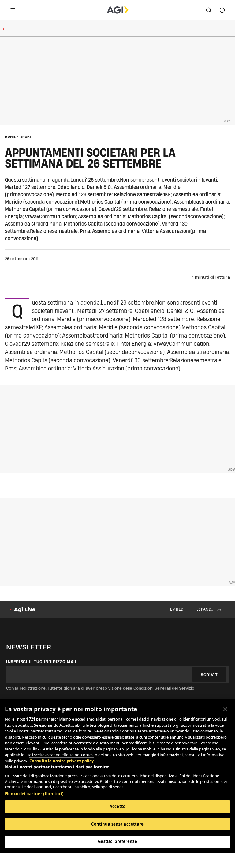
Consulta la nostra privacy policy (61, 761)
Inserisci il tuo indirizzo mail (41, 661)
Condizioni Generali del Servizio (163, 688)
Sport (26, 136)
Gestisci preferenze (117, 841)
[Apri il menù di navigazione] (13, 10)
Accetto (117, 806)
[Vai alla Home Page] (117, 10)
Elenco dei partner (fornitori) (34, 794)
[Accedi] (222, 10)
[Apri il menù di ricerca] (209, 10)
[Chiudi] (225, 709)
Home (10, 136)
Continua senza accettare (117, 824)
